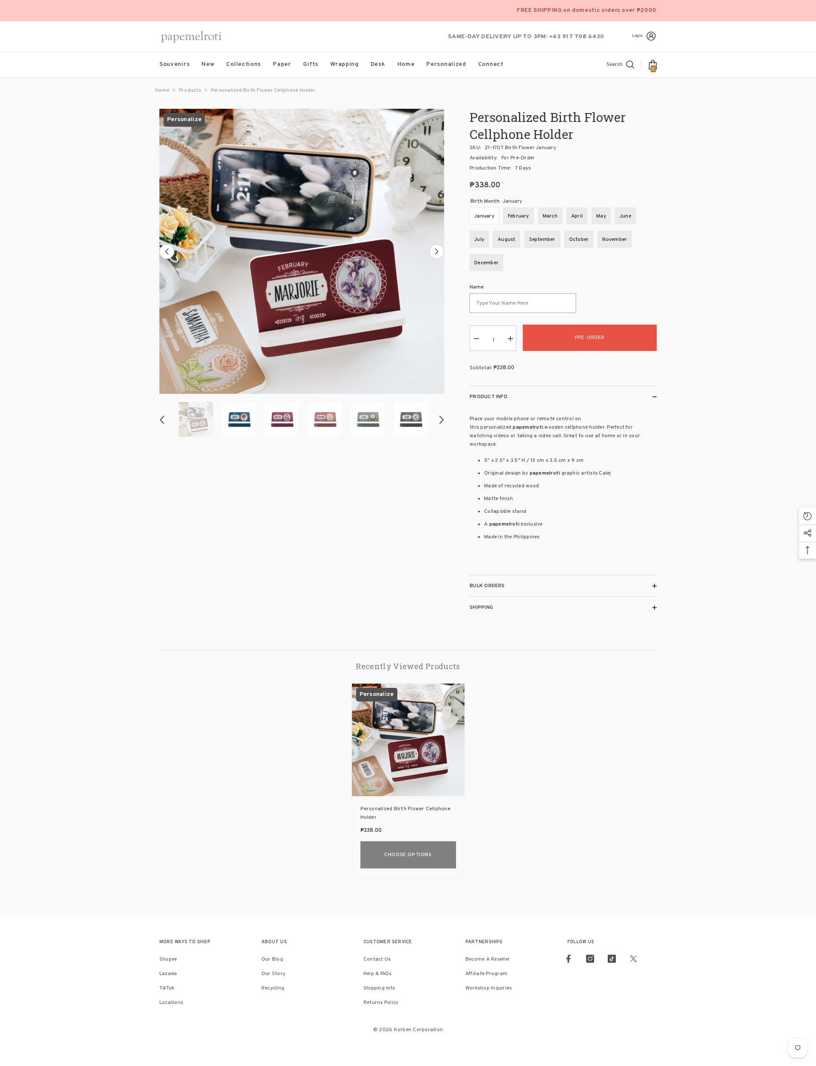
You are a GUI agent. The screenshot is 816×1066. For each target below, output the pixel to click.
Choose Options (407, 854)
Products (190, 90)
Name (477, 287)
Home (162, 90)
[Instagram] (590, 958)
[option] (302, 251)
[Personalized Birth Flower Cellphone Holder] (408, 740)
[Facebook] (568, 958)
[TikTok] (611, 958)
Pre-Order (589, 337)
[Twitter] (633, 958)
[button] (166, 251)
